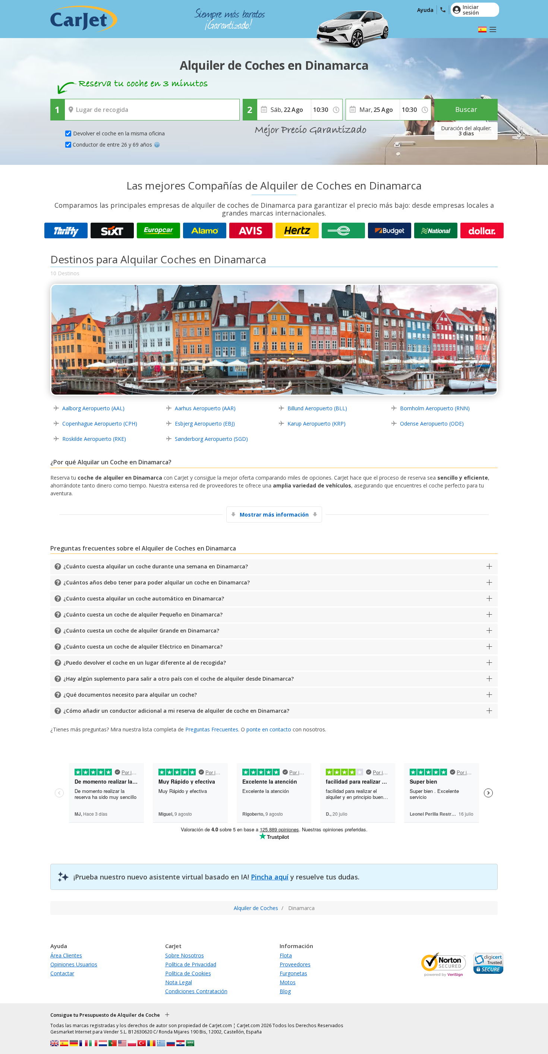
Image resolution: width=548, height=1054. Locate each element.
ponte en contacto (268, 729)
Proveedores (295, 964)
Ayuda (425, 9)
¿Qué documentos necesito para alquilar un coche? (130, 694)
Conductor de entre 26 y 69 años (112, 144)
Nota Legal (178, 982)
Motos (288, 982)
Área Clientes (66, 955)
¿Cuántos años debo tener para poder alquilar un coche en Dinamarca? (156, 582)
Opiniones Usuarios (73, 964)
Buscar (466, 109)
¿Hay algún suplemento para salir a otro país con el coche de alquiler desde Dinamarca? (178, 678)
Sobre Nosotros (184, 955)
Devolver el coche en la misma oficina (119, 133)
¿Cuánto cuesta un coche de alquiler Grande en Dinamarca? (141, 630)
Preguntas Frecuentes (211, 729)
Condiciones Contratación (196, 991)
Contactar (62, 973)
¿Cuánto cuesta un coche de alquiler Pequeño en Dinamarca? (143, 614)
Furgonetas (293, 973)
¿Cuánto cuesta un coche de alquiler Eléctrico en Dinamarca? (143, 646)
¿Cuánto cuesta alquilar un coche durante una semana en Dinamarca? (155, 566)
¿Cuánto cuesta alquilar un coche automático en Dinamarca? (143, 598)
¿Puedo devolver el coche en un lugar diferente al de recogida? (144, 662)
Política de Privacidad (190, 964)
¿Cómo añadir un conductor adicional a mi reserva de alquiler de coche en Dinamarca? (176, 710)
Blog (285, 991)
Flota (286, 955)
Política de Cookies (188, 973)
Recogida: (77, 104)
